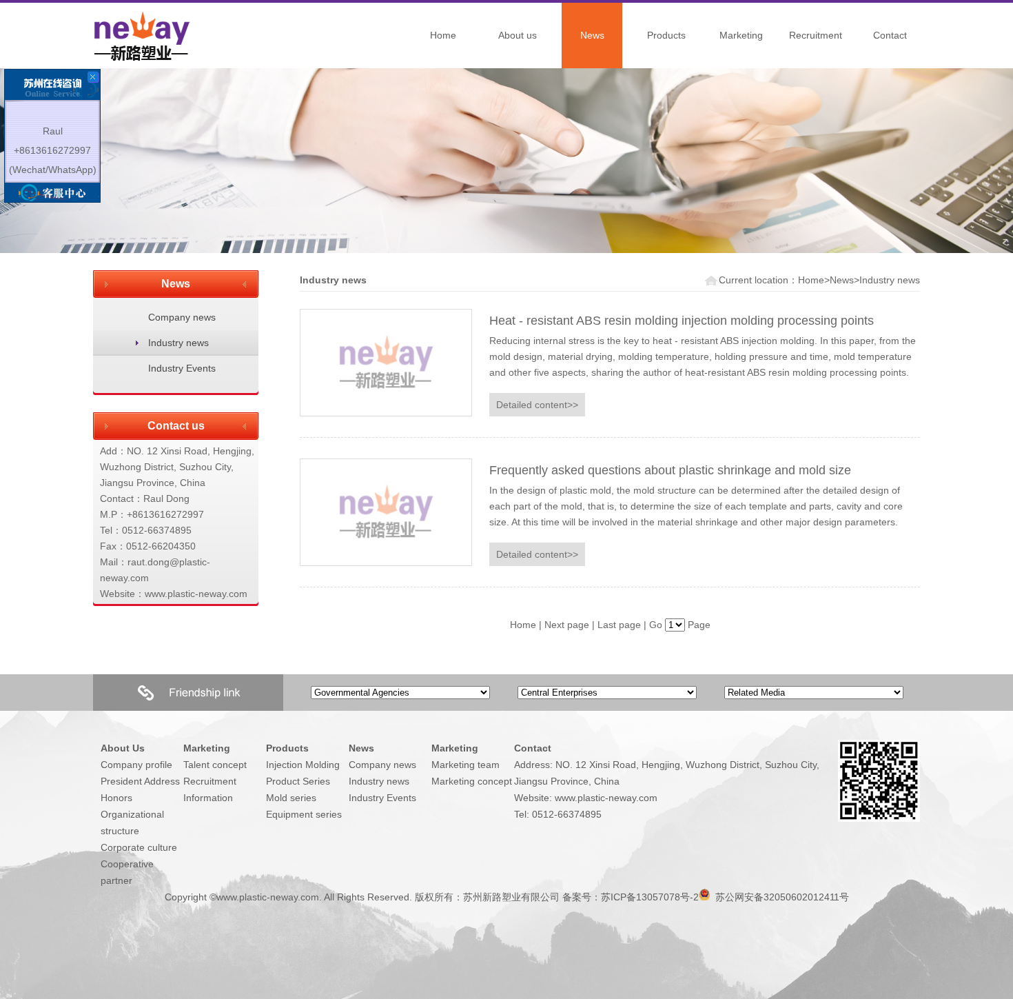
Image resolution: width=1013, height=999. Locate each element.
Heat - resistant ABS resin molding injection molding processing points (681, 320)
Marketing (741, 35)
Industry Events (182, 368)
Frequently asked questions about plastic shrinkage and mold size (670, 470)
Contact (890, 35)
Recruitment (815, 35)
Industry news (178, 342)
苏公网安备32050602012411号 (781, 896)
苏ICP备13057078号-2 (650, 896)
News (592, 35)
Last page (619, 624)
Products (666, 35)
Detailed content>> (537, 404)
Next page (566, 624)
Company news (182, 317)
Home (443, 35)
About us (517, 35)
